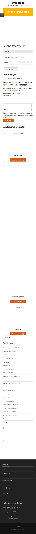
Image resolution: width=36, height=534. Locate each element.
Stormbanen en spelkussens (18, 57)
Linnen (5, 422)
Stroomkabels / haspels (10, 408)
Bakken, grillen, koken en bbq (11, 383)
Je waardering (7, 93)
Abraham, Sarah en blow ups (11, 376)
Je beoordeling (8, 95)
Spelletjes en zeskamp (9, 351)
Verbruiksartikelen (8, 373)
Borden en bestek (8, 390)
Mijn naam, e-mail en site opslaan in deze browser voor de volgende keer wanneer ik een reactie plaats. (18, 115)
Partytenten (6, 362)
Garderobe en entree (9, 412)
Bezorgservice (6, 477)
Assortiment (6, 473)
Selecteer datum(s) (18, 160)
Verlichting (6, 394)
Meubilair (5, 355)
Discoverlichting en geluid (10, 404)
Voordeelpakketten (8, 401)
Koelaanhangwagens (9, 358)
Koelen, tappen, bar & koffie (11, 348)
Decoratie (6, 397)
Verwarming (6, 365)
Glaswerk (5, 419)
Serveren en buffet (8, 369)
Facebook (5, 493)
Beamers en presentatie (10, 415)
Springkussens (7, 380)
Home (4, 470)
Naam (5, 106)
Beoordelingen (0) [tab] (11, 69)
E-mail (5, 110)
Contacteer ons (7, 480)
